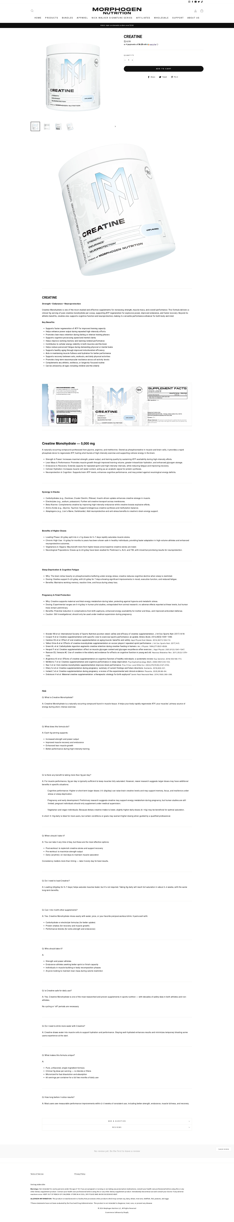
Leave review (223, 1149)
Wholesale (161, 18)
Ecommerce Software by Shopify (117, 1212)
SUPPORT (178, 18)
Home (38, 18)
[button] (164, 44)
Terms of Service (36, 1174)
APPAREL (82, 18)
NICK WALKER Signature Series (112, 18)
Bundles (67, 18)
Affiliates (143, 18)
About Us (193, 18)
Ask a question (117, 1121)
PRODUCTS (51, 18)
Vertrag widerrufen (37, 1184)
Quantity (129, 55)
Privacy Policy (79, 1174)
